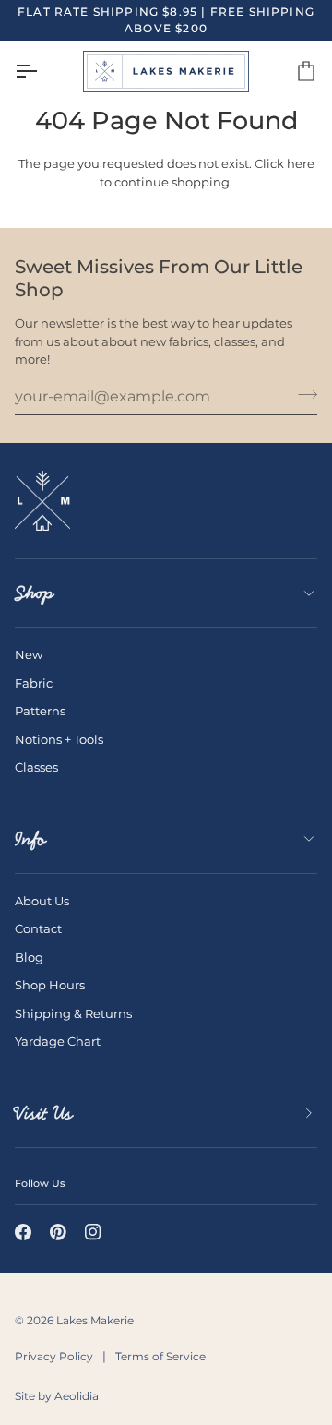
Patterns (40, 710)
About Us (42, 900)
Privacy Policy (54, 1356)
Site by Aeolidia (57, 1396)
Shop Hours (50, 984)
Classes (36, 767)
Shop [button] (34, 592)
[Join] (302, 394)
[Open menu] (42, 71)
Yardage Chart (58, 1041)
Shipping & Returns (73, 1013)
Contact (38, 928)
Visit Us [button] (44, 1113)
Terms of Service (160, 1356)
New (28, 654)
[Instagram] (93, 1232)
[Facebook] (23, 1232)
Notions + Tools (59, 739)
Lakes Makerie (95, 1320)
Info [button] (30, 839)
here (300, 163)
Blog (29, 957)
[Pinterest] (58, 1232)
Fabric (34, 683)
